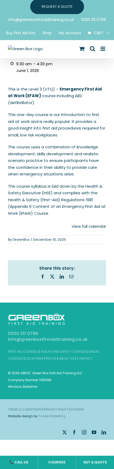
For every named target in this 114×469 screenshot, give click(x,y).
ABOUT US (66, 358)
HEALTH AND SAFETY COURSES (64, 351)
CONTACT (85, 358)
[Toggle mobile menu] (103, 48)
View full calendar (89, 226)
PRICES (51, 358)
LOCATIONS (34, 358)
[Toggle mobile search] (92, 48)
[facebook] (74, 432)
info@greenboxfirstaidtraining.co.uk (47, 339)
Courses (56, 462)
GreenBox (21, 239)
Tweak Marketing (51, 416)
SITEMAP (77, 409)
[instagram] (84, 432)
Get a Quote (95, 462)
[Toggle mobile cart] (82, 48)
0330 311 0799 (23, 333)
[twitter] (64, 432)
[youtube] (94, 432)
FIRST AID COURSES (23, 351)
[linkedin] (104, 432)
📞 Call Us (18, 462)
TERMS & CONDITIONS (25, 409)
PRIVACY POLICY (56, 409)
